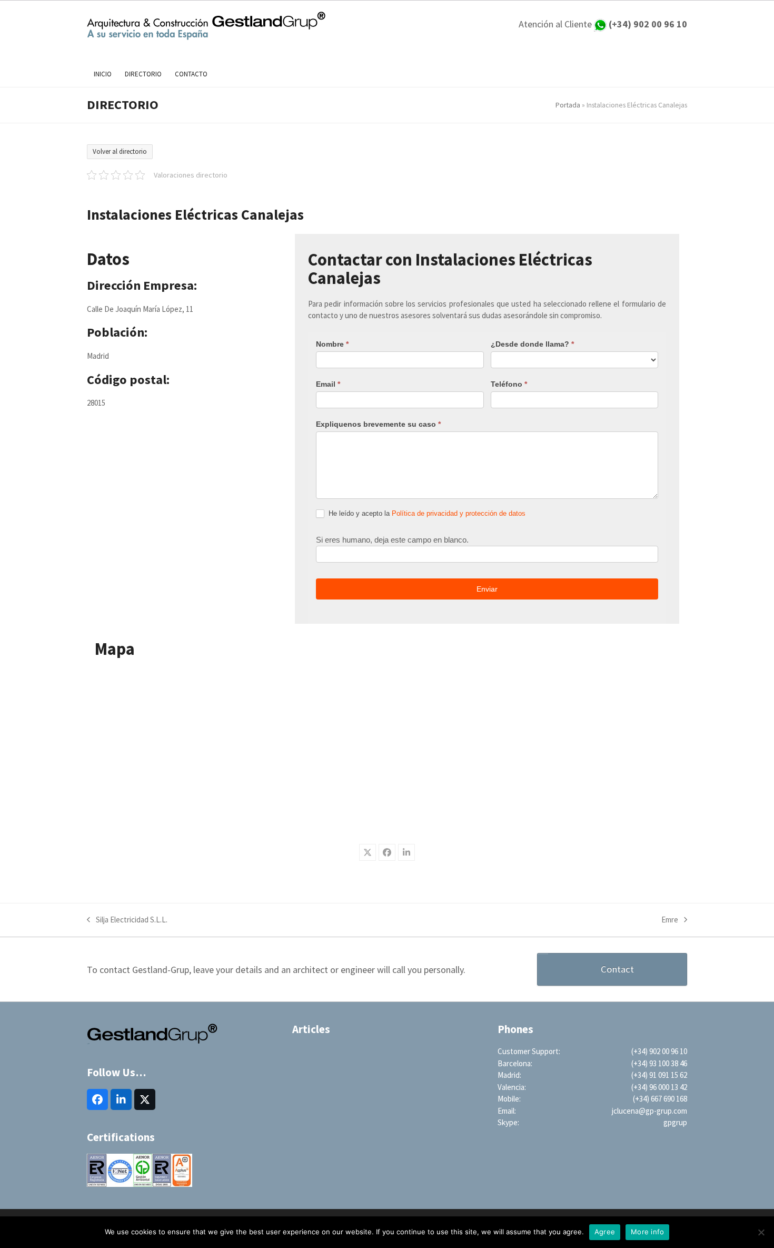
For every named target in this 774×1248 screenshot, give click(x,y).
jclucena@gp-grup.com (649, 1111)
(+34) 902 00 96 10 (659, 1051)
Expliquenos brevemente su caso (378, 424)
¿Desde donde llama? (532, 344)
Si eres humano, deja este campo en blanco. (392, 539)
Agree (604, 1231)
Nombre (332, 344)
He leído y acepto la (425, 513)
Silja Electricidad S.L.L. (127, 920)
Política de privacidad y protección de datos (458, 513)
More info (647, 1231)
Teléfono (509, 384)
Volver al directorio (120, 151)
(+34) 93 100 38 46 (659, 1063)
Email (328, 384)
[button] (367, 852)
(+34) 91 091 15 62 (659, 1075)
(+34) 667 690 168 (660, 1099)
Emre (669, 920)
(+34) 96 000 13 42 (659, 1087)
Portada (567, 105)
